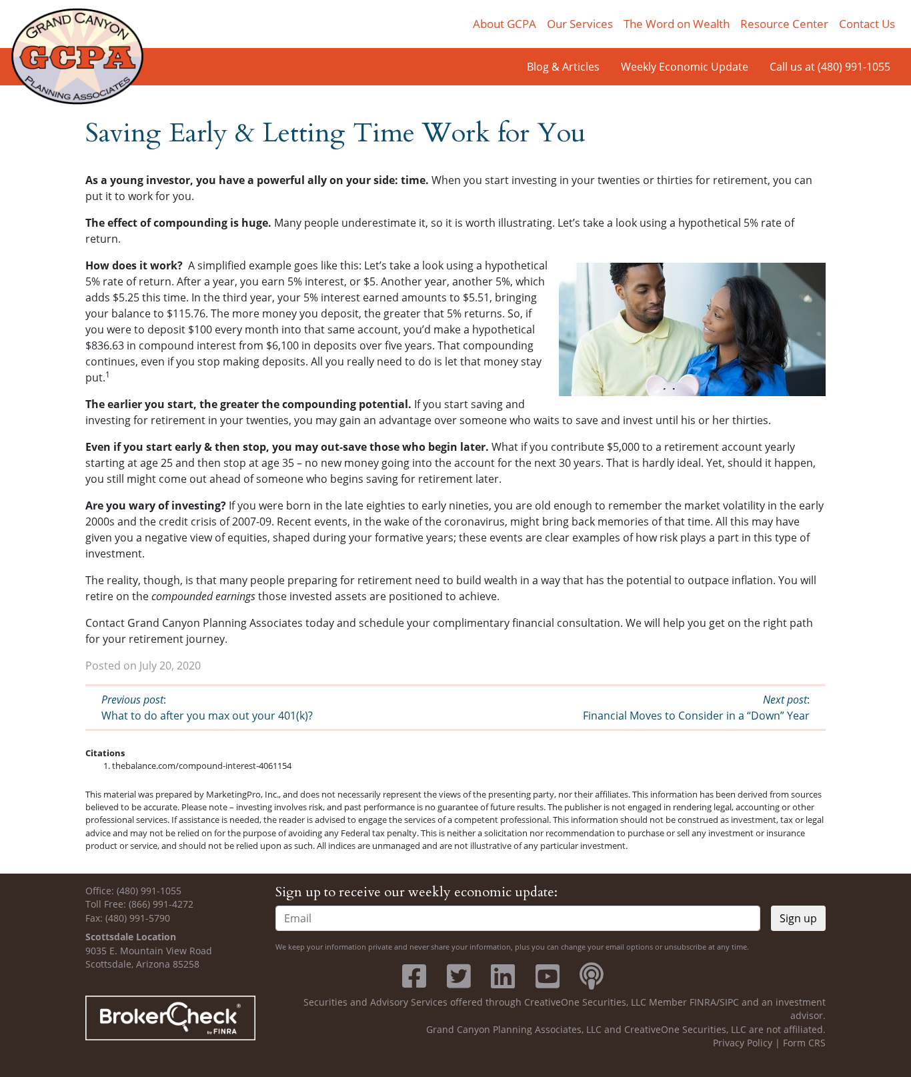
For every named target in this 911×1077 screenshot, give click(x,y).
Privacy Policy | (748, 1042)
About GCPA (504, 23)
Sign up (798, 918)
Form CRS (804, 1042)
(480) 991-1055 (149, 890)
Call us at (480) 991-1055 (830, 66)
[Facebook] (414, 982)
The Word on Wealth (677, 23)
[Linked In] (503, 982)
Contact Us (867, 23)
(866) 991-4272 (161, 904)
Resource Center (784, 23)
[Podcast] (592, 982)
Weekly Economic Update (684, 66)
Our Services (580, 23)
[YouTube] (548, 982)
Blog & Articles (563, 66)
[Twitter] (459, 982)
